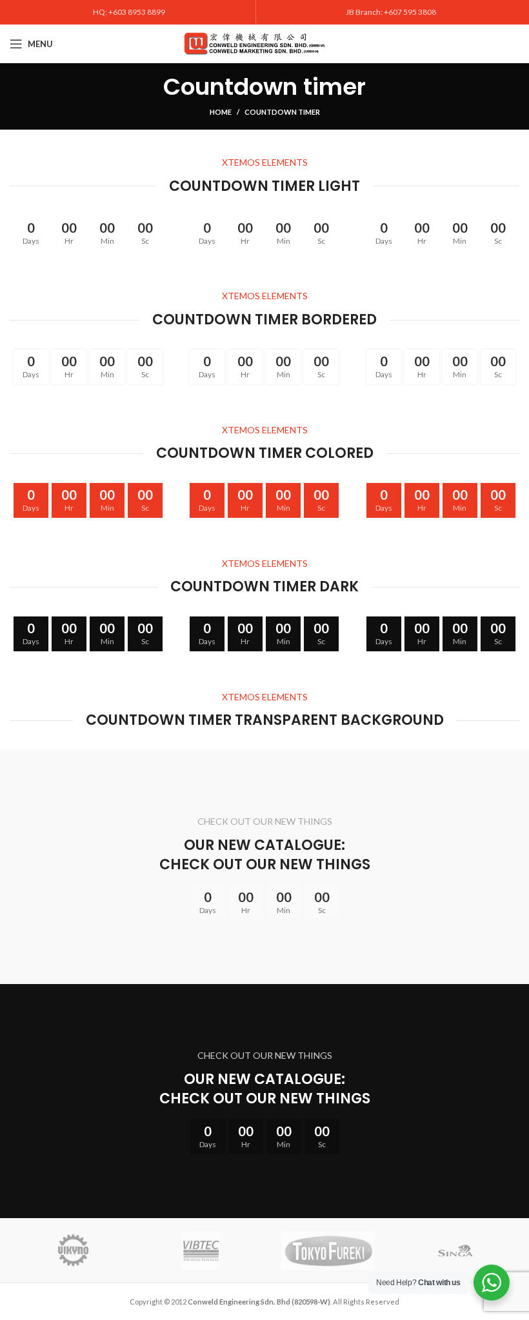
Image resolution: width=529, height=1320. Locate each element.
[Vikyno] (73, 1250)
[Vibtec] (200, 1250)
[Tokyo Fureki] (327, 1250)
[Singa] (455, 1250)
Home (221, 112)
